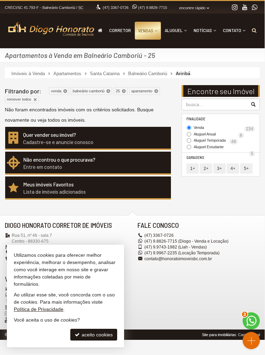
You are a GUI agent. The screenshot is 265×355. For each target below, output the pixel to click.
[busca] (254, 30)
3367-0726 (116, 8)
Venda (223, 128)
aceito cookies (96, 334)
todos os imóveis (66, 120)
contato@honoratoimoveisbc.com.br (178, 258)
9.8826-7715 (152, 8)
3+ (219, 168)
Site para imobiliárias (219, 335)
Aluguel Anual (218, 135)
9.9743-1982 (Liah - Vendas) (175, 247)
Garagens (195, 157)
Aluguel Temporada (215, 141)
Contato (232, 30)
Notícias (203, 30)
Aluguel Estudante (223, 147)
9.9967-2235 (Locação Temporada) (182, 253)
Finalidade (195, 118)
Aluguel (174, 30)
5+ (246, 168)
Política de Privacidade (38, 309)
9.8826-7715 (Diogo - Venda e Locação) (186, 241)
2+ (206, 168)
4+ (233, 168)
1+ (192, 168)
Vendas (145, 30)
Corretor (120, 30)
